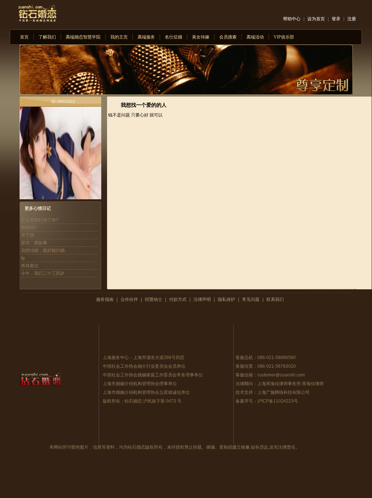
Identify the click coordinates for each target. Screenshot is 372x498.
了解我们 (47, 37)
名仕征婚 (173, 37)
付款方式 (178, 299)
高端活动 (255, 37)
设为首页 (316, 18)
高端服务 (146, 37)
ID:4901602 (63, 101)
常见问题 (250, 299)
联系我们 (275, 299)
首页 (24, 37)
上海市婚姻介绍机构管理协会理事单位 (140, 383)
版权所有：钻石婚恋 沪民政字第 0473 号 (142, 401)
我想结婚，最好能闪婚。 (45, 250)
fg (23, 258)
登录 (336, 18)
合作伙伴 (129, 299)
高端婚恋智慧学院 (83, 37)
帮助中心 (292, 18)
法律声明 (202, 299)
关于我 (27, 235)
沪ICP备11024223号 (277, 401)
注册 (351, 18)
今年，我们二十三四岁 (43, 273)
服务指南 (105, 299)
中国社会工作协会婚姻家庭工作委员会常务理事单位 (153, 374)
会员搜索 (228, 37)
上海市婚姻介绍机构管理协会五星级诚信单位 (146, 392)
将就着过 (29, 265)
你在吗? (29, 227)
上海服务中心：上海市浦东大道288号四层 (143, 357)
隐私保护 (226, 299)
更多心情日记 (38, 208)
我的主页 (119, 37)
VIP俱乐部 (284, 37)
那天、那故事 (34, 242)
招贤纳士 (153, 299)
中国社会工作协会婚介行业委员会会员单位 (144, 366)
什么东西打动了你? (39, 220)
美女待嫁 (200, 37)
